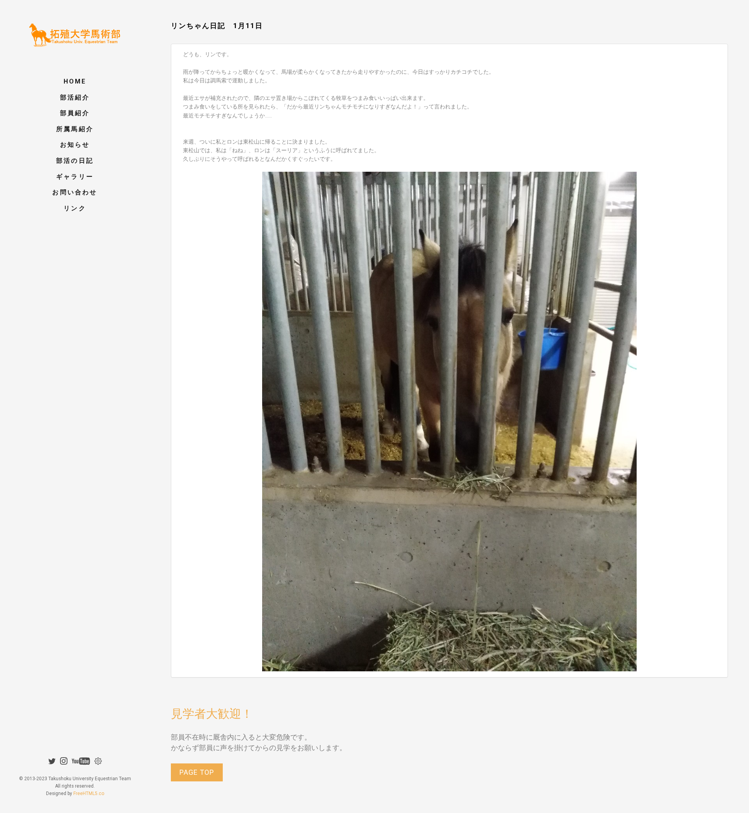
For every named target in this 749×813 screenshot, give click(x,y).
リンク (75, 208)
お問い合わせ (74, 192)
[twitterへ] (53, 761)
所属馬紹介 (75, 129)
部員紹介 (75, 113)
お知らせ (75, 144)
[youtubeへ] (81, 761)
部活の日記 (75, 160)
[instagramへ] (64, 761)
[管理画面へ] (98, 761)
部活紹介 (75, 97)
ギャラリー (75, 176)
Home (75, 81)
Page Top (196, 772)
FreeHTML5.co (88, 793)
